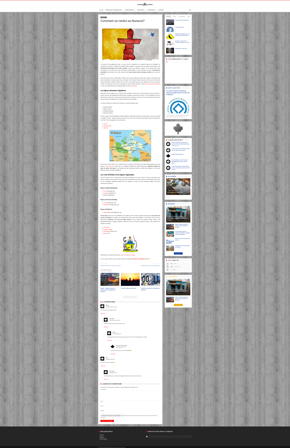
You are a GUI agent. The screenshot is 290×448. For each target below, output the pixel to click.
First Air (105, 124)
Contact (101, 436)
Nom (101, 401)
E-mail (102, 406)
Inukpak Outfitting (107, 229)
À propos (102, 434)
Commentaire (103, 389)
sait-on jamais (133, 86)
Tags (189, 16)
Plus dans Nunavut (105, 270)
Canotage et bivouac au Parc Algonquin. (150, 264)
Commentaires (182, 16)
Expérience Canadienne (138, 259)
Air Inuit (105, 191)
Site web (102, 410)
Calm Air (105, 128)
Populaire (168, 16)
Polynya (105, 233)
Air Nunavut (106, 193)
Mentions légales (103, 439)
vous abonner (152, 415)
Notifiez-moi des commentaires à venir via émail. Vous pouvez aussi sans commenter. (129, 416)
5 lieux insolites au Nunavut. (128, 288)
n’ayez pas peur (109, 166)
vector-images (131, 255)
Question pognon (173, 190)
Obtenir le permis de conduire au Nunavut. (150, 289)
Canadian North (107, 126)
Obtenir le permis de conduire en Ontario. (110, 264)
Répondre (103, 313)
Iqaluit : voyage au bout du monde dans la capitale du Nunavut (107, 289)
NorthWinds (106, 231)
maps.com (123, 255)
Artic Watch (106, 227)
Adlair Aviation (106, 212)
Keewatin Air (106, 204)
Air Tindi (105, 202)
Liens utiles (102, 437)
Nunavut (103, 17)
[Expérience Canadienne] (145, 2)
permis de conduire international (152, 84)
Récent (174, 16)
